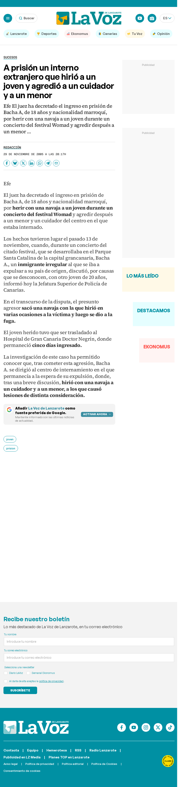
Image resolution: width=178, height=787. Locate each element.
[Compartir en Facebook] (6, 163)
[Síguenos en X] (158, 727)
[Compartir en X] (23, 163)
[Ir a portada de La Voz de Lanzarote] (36, 727)
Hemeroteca (56, 750)
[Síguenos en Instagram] (146, 727)
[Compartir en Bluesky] (15, 163)
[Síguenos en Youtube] (133, 727)
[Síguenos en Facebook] (121, 727)
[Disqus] (59, 524)
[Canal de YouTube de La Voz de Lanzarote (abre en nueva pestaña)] (139, 18)
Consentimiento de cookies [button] (21, 770)
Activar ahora (95, 414)
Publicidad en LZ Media (22, 757)
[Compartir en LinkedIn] (31, 163)
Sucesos (10, 57)
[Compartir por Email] (56, 163)
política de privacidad (51, 681)
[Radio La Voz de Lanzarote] (152, 18)
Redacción (12, 147)
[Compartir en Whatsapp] (39, 163)
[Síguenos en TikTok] (170, 727)
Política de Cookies (104, 764)
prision (10, 448)
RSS (78, 750)
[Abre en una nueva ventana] (168, 760)
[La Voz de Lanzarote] (89, 18)
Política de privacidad (39, 764)
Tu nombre (10, 634)
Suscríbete (20, 690)
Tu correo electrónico (15, 650)
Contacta (11, 750)
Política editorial (73, 764)
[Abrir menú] (7, 18)
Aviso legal (10, 764)
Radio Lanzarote (102, 750)
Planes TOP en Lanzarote (69, 757)
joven (9, 439)
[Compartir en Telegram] (48, 163)
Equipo (32, 750)
